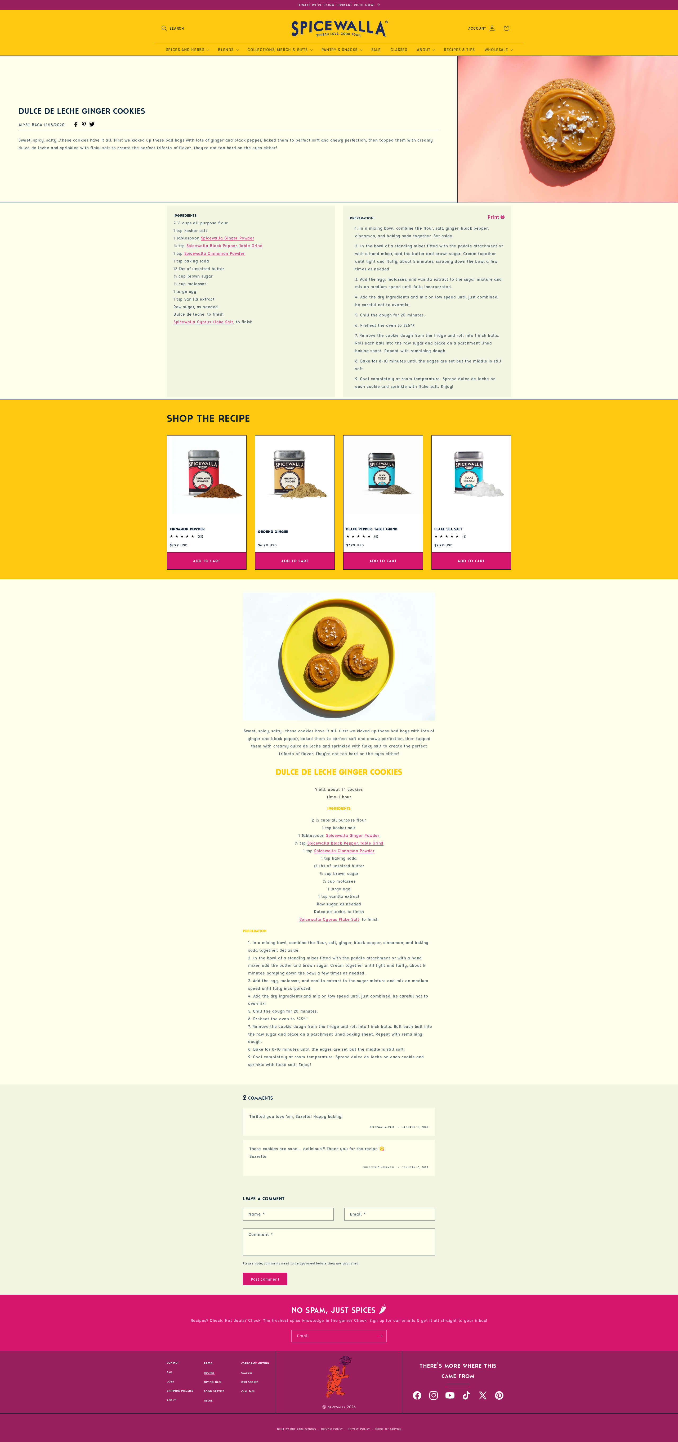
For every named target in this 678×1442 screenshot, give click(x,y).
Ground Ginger (273, 531)
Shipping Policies (180, 1391)
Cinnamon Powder (187, 529)
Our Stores (250, 1382)
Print (493, 217)
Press (208, 1364)
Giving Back (213, 1382)
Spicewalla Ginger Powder (227, 238)
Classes (247, 1373)
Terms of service (388, 1429)
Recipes (209, 1373)
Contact (173, 1363)
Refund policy (332, 1429)
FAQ (169, 1372)
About (171, 1400)
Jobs (170, 1382)
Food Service (214, 1391)
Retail (208, 1401)
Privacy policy (359, 1429)
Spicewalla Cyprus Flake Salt (203, 321)
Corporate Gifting (255, 1364)
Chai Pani (248, 1391)
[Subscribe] (380, 1336)
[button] (173, 28)
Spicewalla (337, 1407)
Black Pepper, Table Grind (372, 529)
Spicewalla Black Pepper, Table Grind (224, 245)
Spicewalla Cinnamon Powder (214, 253)
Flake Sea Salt (448, 529)
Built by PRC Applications (296, 1429)
